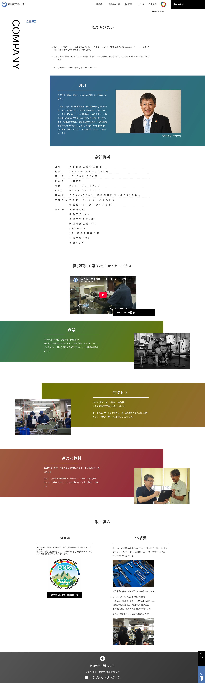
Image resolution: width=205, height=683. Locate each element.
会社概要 (128, 4)
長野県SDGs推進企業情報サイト (64, 595)
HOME (162, 11)
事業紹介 (100, 4)
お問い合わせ (178, 4)
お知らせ (140, 4)
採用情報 (152, 4)
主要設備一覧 (114, 4)
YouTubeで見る (126, 312)
